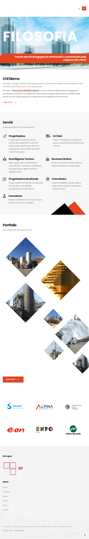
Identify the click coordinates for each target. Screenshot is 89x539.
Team (5, 505)
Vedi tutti (10, 379)
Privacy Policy (8, 530)
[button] (6, 39)
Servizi (5, 496)
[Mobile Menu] (84, 8)
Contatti (6, 510)
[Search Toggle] (79, 8)
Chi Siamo (6, 492)
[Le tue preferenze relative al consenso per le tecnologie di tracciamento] (85, 535)
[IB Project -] (10, 8)
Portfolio (6, 501)
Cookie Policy (19, 530)
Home (5, 487)
